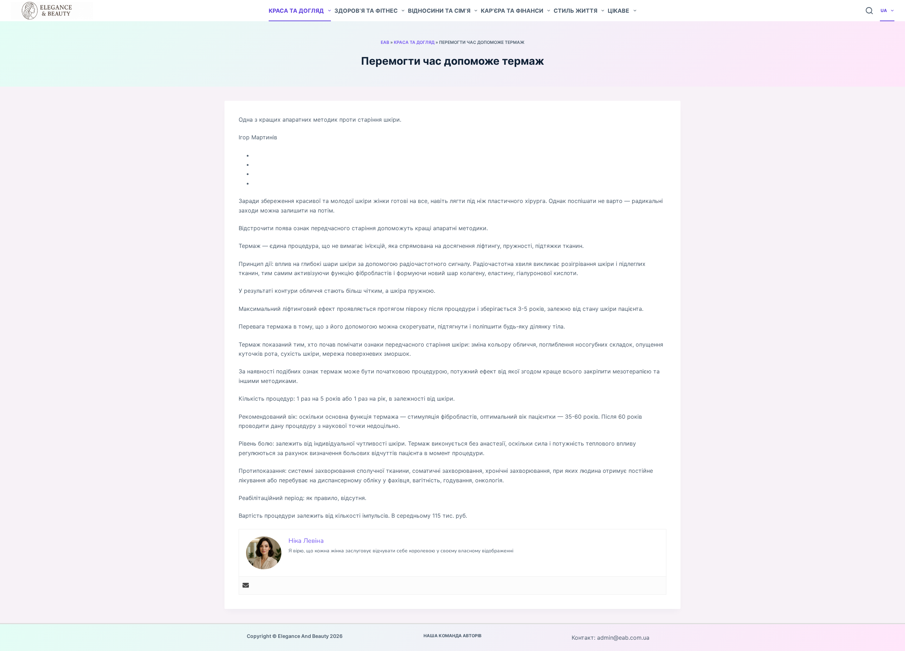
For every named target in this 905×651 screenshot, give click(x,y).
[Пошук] (869, 10)
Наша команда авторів (452, 635)
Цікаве (618, 10)
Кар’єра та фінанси (512, 10)
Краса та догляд (296, 10)
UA (884, 10)
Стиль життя (575, 10)
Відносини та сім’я (439, 10)
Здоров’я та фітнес (366, 10)
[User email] (246, 585)
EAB (385, 42)
